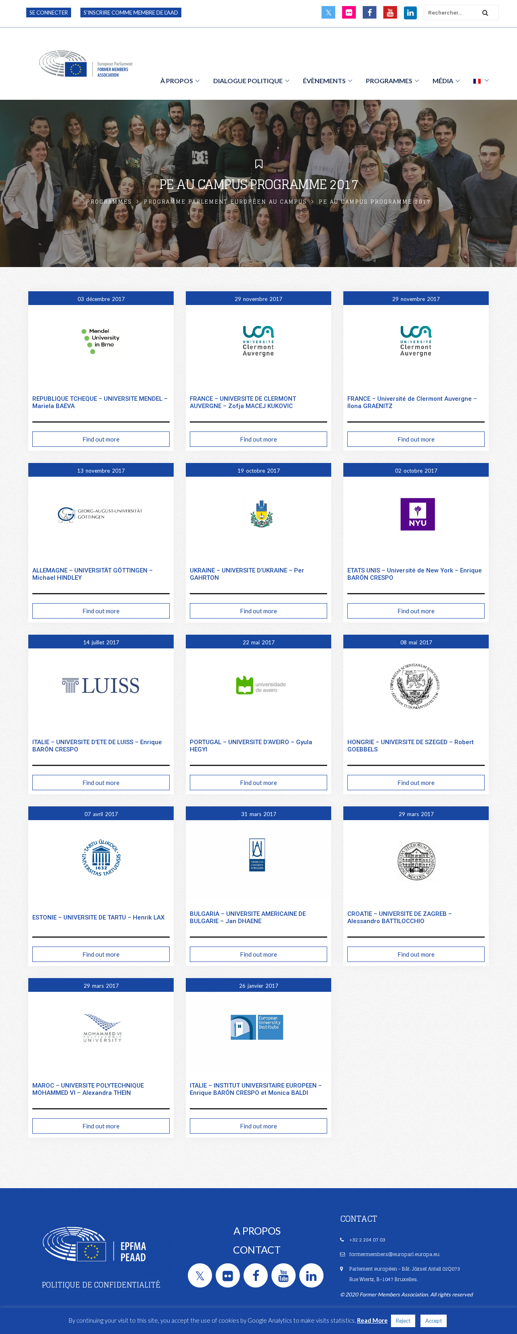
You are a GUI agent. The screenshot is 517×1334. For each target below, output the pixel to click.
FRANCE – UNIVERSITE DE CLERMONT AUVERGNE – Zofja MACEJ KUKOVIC (243, 402)
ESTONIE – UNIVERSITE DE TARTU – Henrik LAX (98, 917)
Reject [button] (403, 1320)
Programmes (109, 201)
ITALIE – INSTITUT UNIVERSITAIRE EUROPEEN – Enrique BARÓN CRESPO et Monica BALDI (256, 1089)
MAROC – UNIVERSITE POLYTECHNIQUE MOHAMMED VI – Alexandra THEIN (88, 1089)
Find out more (101, 439)
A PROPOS (257, 1231)
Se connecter (48, 12)
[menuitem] (481, 80)
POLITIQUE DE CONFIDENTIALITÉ (101, 1284)
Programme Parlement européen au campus (225, 201)
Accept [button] (433, 1320)
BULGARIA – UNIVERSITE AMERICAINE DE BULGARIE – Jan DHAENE (248, 917)
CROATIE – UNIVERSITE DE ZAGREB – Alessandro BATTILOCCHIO (399, 917)
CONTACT (257, 1250)
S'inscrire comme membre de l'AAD (131, 12)
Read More (372, 1320)
